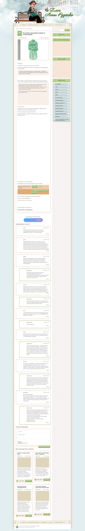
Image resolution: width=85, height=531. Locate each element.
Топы (62, 86)
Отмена (44, 190)
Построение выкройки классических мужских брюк (42, 487)
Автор (50, 24)
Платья (62, 89)
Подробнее (28, 480)
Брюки (62, 94)
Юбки (62, 92)
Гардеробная (59, 12)
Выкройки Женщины (62, 100)
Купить (34, 192)
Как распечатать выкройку (33, 24)
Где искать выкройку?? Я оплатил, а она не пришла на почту (62, 120)
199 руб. (34, 186)
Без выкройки (62, 84)
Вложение (19, 441)
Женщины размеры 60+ (62, 102)
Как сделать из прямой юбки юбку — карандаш (42, 453)
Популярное (44, 24)
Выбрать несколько (37, 190)
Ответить (47, 233)
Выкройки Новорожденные (62, 113)
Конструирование (46, 37)
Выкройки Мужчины (62, 108)
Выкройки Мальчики (62, 111)
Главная (23, 24)
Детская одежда (62, 97)
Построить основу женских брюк (23, 453)
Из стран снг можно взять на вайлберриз (25, 200)
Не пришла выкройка (59, 24)
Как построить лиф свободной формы (21, 487)
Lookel (24, 239)
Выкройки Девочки (62, 105)
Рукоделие (62, 116)
